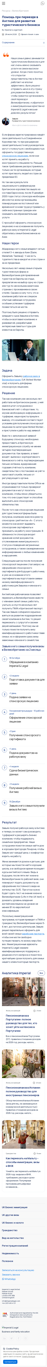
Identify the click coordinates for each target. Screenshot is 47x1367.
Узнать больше (28, 1356)
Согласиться (10, 1362)
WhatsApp (10, 1279)
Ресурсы (6, 10)
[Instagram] (25, 1338)
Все (41, 973)
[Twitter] (11, 1338)
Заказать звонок (11, 1274)
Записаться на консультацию (18, 1270)
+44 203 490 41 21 (9, 1303)
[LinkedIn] (4, 1338)
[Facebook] (18, 1338)
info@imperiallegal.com (11, 1301)
